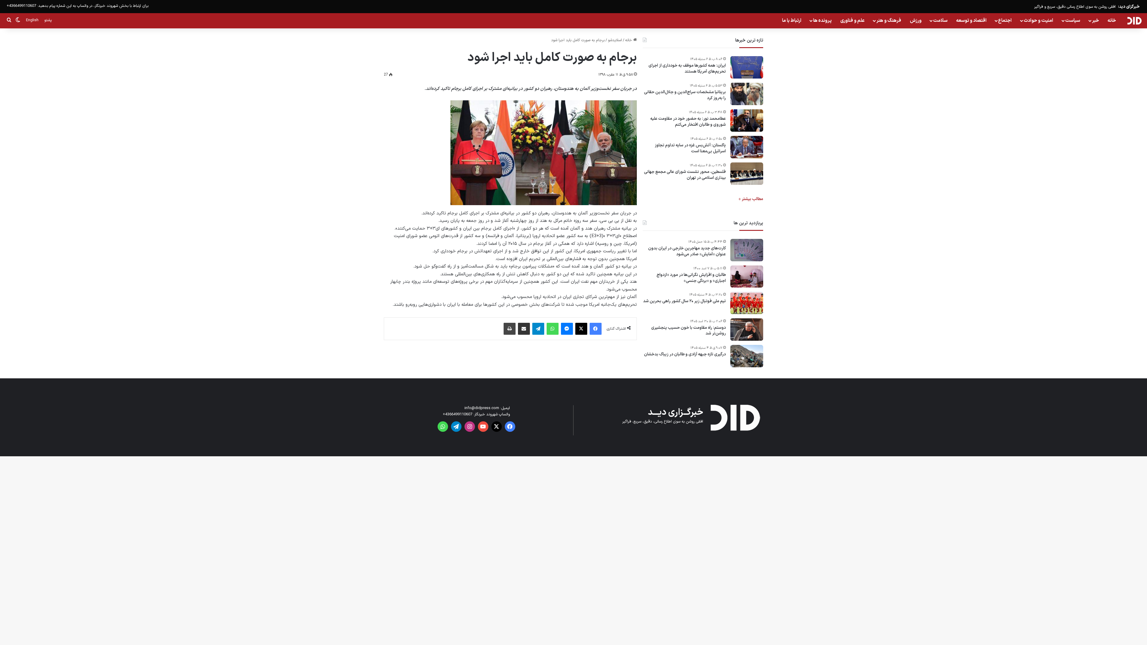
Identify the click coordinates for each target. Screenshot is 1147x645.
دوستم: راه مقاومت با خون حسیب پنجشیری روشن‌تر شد (688, 331)
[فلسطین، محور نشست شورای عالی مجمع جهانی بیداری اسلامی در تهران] (746, 173)
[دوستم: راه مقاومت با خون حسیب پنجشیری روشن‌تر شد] (746, 329)
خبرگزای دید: (1129, 7)
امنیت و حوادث (1038, 20)
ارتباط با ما (791, 20)
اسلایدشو (615, 40)
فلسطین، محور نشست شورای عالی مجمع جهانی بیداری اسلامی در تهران (685, 175)
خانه (1112, 20)
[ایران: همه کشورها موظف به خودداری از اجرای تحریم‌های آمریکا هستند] (746, 67)
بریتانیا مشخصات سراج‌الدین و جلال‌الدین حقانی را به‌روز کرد (685, 95)
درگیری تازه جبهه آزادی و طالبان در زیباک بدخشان (685, 354)
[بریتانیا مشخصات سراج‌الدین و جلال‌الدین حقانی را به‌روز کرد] (746, 94)
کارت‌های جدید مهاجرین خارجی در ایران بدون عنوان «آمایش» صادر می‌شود (687, 251)
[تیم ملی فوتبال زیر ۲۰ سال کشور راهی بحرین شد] (746, 303)
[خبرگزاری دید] (1134, 20)
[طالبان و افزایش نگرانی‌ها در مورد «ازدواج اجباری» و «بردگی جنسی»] (746, 276)
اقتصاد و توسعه (971, 20)
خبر (1095, 20)
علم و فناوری (852, 20)
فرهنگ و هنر (888, 20)
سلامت (940, 20)
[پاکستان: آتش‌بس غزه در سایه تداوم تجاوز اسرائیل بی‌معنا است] (746, 147)
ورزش (915, 20)
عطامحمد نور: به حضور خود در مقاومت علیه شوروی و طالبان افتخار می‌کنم (688, 122)
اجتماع (1005, 20)
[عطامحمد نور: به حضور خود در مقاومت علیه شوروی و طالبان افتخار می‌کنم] (746, 120)
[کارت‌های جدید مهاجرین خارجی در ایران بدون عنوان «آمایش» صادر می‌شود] (746, 250)
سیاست (1072, 20)
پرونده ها (822, 20)
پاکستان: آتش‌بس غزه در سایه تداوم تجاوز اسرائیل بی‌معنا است (690, 148)
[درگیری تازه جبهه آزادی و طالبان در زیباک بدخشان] (746, 356)
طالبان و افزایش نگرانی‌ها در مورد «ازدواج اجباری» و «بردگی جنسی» (691, 278)
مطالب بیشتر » (751, 199)
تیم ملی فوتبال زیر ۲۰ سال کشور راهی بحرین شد (684, 301)
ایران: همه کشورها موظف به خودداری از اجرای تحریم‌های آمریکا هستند (687, 68)
